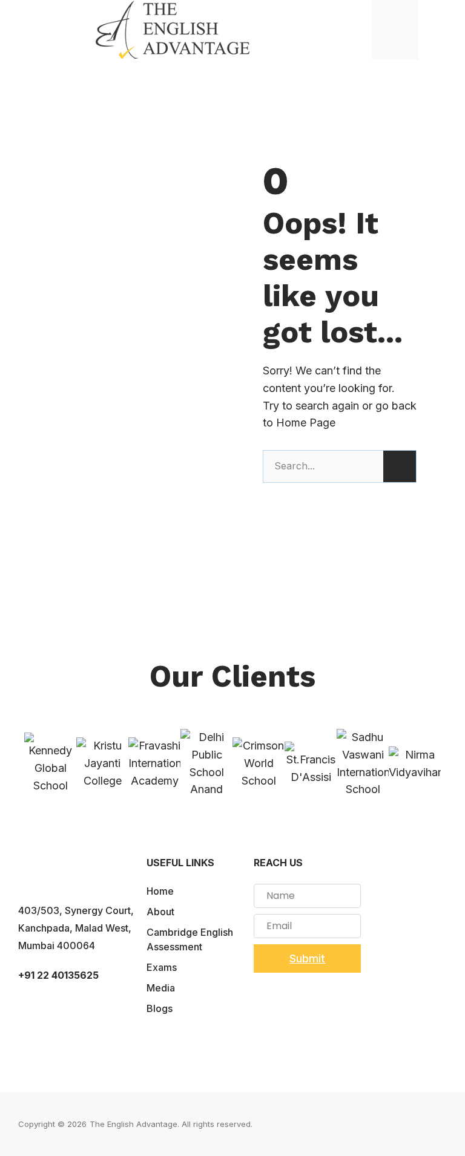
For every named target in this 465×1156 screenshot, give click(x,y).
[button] (444, 30)
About (160, 912)
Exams (162, 967)
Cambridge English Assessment (190, 939)
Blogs (160, 1008)
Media (161, 988)
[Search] (399, 466)
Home (160, 891)
